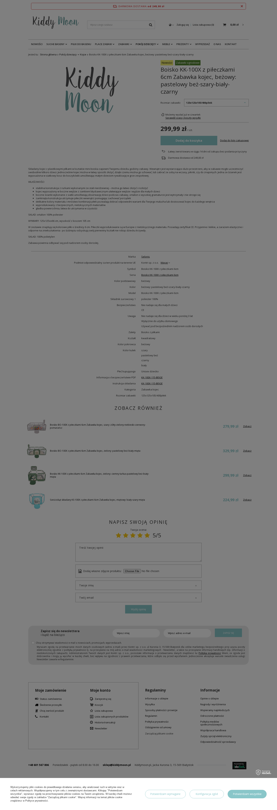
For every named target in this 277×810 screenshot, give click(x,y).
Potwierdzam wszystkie (247, 794)
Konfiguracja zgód (207, 794)
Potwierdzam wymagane (165, 794)
